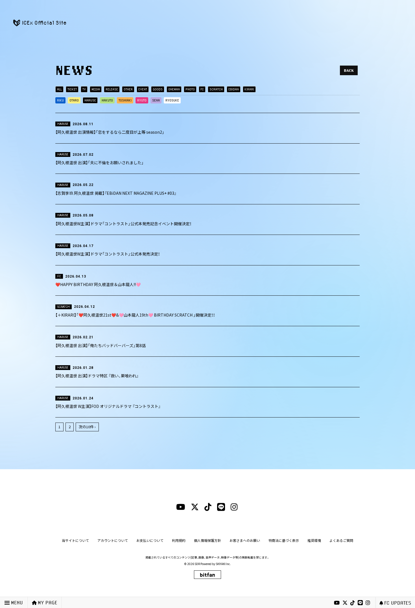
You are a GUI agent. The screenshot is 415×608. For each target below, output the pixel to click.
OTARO (74, 100)
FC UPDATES (397, 603)
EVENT (142, 89)
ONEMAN (174, 89)
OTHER (128, 89)
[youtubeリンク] (337, 602)
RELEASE (112, 89)
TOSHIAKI (125, 100)
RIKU (60, 100)
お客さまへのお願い (245, 540)
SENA (156, 100)
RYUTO (142, 100)
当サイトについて (75, 540)
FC (202, 89)
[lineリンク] (360, 602)
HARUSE (90, 100)
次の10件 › (87, 426)
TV (84, 89)
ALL (59, 89)
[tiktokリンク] (352, 602)
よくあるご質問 (341, 540)
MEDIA (95, 89)
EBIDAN (233, 89)
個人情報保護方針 (207, 540)
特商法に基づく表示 (283, 540)
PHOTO (190, 89)
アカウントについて (112, 540)
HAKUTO (107, 100)
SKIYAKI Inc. (223, 564)
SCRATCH (216, 89)
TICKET (72, 89)
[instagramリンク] (368, 602)
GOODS (158, 89)
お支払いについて (149, 540)
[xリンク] (345, 602)
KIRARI (249, 89)
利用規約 (178, 540)
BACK (349, 70)
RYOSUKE (172, 100)
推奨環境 (314, 540)
